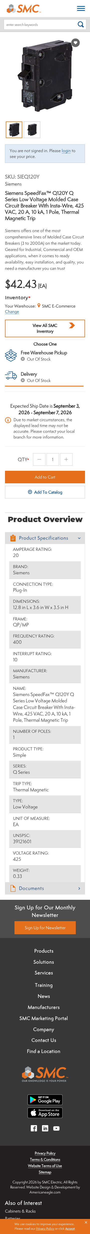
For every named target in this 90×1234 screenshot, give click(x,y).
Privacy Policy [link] (45, 1228)
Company (43, 1029)
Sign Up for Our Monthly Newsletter (45, 911)
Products (44, 951)
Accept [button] (70, 1228)
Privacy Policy (45, 1153)
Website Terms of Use (45, 1165)
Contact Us (44, 1040)
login (66, 150)
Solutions (44, 962)
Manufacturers (44, 1007)
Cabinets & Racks (20, 1211)
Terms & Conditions (45, 1159)
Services (44, 973)
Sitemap (45, 1172)
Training (44, 985)
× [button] (86, 1222)
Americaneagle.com (45, 1192)
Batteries (12, 1218)
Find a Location (43, 1051)
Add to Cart (45, 477)
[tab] (45, 538)
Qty (23, 459)
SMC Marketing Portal (44, 1018)
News (44, 996)
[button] (45, 538)
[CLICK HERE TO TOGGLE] (81, 8)
